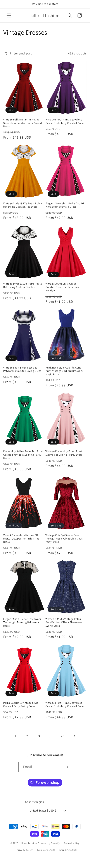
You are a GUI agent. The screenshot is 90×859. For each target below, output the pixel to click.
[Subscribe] (67, 767)
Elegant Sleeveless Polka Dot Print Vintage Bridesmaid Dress (66, 205)
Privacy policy (25, 849)
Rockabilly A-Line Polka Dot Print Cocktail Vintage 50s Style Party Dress (23, 455)
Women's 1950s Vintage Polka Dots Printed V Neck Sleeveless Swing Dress (63, 622)
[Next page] (74, 736)
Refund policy (72, 843)
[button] (9, 15)
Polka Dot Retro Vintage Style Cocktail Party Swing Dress (20, 704)
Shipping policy (68, 849)
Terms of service (46, 849)
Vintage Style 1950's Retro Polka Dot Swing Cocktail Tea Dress (22, 205)
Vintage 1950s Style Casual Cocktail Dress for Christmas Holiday (62, 287)
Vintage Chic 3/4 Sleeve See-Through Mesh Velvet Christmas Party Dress (64, 538)
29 (62, 736)
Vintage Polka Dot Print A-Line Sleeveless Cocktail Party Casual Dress (22, 123)
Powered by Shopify (49, 843)
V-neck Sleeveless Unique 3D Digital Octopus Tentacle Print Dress (21, 538)
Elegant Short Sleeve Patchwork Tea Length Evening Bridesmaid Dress (22, 622)
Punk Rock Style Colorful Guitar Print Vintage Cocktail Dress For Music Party (64, 371)
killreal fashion (28, 843)
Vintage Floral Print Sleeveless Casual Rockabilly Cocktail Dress (64, 121)
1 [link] (15, 736)
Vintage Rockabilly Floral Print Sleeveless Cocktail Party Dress (64, 453)
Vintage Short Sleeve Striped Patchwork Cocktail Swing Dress (22, 369)
